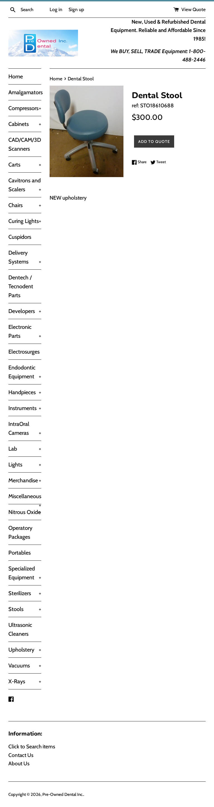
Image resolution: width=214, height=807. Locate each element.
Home (15, 76)
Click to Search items (31, 746)
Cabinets (24, 124)
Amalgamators (24, 92)
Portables (19, 552)
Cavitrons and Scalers (24, 185)
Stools (24, 609)
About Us (19, 763)
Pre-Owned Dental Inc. (62, 794)
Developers (24, 311)
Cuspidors (19, 237)
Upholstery (24, 649)
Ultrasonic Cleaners (20, 629)
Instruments (24, 408)
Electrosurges (24, 351)
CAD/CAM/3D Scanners (24, 144)
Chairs (24, 205)
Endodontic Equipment (24, 372)
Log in (56, 9)
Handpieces (24, 392)
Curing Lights (24, 221)
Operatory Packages (20, 532)
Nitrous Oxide (24, 512)
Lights (24, 464)
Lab (24, 448)
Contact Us (20, 755)
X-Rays (24, 681)
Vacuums (24, 665)
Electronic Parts (24, 331)
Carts (24, 164)
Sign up (76, 9)
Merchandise (24, 480)
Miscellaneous (24, 498)
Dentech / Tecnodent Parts (20, 286)
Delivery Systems (24, 257)
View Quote (193, 9)
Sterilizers (24, 593)
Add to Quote (154, 141)
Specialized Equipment (24, 573)
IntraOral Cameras (24, 428)
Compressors (24, 108)
